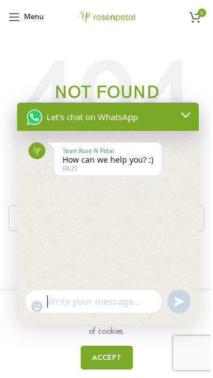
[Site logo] (106, 16)
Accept (107, 357)
